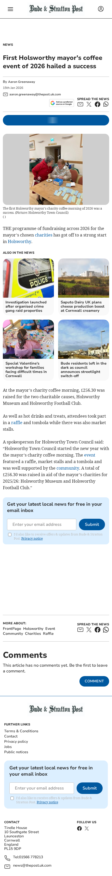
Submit (92, 524)
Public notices (16, 752)
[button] (10, 9)
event (89, 455)
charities (43, 235)
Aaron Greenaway (21, 82)
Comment (94, 681)
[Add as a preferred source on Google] (61, 103)
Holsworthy (19, 241)
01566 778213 (31, 857)
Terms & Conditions (21, 731)
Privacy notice (32, 538)
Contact (10, 736)
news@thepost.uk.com (32, 865)
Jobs (8, 746)
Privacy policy (16, 741)
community (68, 468)
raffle (16, 422)
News (8, 45)
